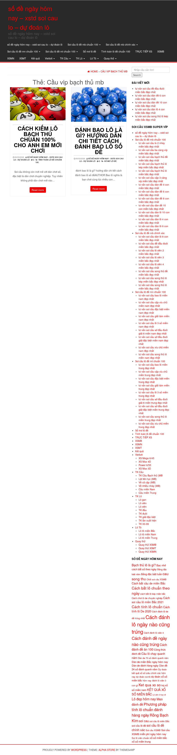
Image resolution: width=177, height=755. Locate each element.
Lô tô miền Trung (148, 537)
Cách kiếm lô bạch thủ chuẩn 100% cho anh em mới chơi (38, 139)
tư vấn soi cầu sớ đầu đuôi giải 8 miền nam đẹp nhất (153, 331)
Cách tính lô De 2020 (151, 609)
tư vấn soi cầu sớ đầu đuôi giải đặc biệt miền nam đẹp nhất (153, 340)
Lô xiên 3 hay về (159, 694)
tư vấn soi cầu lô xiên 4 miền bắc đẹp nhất (151, 265)
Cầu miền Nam (147, 489)
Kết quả (35, 58)
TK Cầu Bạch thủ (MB (150, 475)
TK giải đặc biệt (147, 517)
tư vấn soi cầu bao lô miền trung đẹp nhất (153, 366)
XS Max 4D (145, 461)
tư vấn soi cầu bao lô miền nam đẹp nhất (153, 297)
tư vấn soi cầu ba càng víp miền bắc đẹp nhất (153, 151)
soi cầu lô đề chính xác (148, 727)
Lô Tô (93, 58)
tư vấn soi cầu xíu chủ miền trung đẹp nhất (154, 425)
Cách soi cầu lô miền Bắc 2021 (151, 600)
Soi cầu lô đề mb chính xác (121, 44)
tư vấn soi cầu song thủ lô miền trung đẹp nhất (153, 418)
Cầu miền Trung (147, 492)
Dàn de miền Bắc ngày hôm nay (150, 662)
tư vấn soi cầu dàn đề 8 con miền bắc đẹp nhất (154, 200)
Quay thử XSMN (147, 551)
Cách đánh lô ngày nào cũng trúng (151, 624)
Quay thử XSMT (147, 548)
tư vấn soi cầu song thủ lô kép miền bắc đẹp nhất (151, 117)
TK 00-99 (144, 524)
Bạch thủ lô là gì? (144, 565)
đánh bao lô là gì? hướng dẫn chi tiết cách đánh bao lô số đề (99, 141)
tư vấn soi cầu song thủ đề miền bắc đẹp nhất (153, 272)
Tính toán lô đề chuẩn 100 (115, 51)
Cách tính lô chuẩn (147, 606)
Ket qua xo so (150, 684)
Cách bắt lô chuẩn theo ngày (151, 590)
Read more (38, 190)
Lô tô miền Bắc (147, 531)
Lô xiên (143, 503)
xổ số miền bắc (158, 738)
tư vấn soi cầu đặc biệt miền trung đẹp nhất (154, 380)
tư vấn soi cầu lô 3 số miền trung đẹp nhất (153, 394)
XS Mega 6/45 (146, 458)
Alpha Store (107, 750)
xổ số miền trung (141, 741)
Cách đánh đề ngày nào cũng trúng (149, 641)
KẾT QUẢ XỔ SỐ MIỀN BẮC (149, 691)
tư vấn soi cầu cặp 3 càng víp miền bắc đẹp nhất (153, 179)
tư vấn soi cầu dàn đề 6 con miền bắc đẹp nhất (150, 97)
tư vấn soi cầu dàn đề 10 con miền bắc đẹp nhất (151, 104)
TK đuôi (143, 513)
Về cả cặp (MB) (147, 482)
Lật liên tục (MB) (148, 479)
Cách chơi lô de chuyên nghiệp (147, 598)
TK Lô (79, 58)
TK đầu (143, 510)
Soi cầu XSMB (153, 730)
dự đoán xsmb (143, 676)
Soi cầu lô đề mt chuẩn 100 (60, 51)
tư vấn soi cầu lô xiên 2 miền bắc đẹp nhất (151, 252)
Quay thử (109, 58)
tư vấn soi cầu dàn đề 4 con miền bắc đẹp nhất (154, 186)
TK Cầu (64, 58)
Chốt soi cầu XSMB (156, 579)
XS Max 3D (145, 468)
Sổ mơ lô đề (89, 51)
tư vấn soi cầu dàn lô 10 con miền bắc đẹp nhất (154, 214)
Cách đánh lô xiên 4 (154, 632)
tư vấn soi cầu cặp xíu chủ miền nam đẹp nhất (153, 304)
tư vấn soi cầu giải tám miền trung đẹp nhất (154, 387)
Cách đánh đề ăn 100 (149, 647)
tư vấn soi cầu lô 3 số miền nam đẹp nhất (153, 324)
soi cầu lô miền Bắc (159, 721)
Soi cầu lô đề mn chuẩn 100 (23, 51)
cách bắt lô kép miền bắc (152, 593)
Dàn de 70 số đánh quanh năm (153, 658)
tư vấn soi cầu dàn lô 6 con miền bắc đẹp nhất (153, 227)
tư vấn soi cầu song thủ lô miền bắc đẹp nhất (153, 286)
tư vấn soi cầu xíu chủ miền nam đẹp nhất (154, 349)
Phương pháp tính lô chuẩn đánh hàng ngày (149, 709)
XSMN (10, 58)
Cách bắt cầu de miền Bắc (148, 583)
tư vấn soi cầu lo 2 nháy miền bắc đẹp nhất (152, 144)
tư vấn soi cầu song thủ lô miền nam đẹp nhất (153, 355)
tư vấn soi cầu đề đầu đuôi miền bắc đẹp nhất (149, 90)
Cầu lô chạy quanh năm (148, 655)
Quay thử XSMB (147, 544)
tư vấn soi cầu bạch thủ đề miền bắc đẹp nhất (153, 158)
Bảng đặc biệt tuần (151, 574)
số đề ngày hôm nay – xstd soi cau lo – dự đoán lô (33, 17)
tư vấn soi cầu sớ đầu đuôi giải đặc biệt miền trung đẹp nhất (154, 409)
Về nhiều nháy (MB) (149, 486)
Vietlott (49, 58)
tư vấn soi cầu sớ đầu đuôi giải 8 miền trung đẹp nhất (153, 400)
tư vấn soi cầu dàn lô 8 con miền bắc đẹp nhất (153, 238)
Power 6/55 (145, 465)
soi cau (144, 720)
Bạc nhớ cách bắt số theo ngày (149, 567)
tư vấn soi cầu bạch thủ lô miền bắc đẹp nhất (153, 172)
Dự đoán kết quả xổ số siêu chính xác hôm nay (149, 673)
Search (137, 75)
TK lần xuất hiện (147, 520)
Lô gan (142, 499)
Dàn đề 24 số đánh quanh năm (149, 667)
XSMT (22, 58)
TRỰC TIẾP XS (143, 51)
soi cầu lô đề (139, 725)
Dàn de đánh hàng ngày (145, 665)
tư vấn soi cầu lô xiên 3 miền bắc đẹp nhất (151, 259)
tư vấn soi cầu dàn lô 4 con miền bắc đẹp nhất (150, 111)
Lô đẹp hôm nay (144, 698)
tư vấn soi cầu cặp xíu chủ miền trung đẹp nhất (153, 373)
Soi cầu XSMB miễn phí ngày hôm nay (151, 732)
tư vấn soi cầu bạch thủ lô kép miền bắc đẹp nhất (153, 165)
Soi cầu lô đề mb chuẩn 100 (83, 44)
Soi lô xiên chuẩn (140, 738)
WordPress (79, 750)
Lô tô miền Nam (147, 534)
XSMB (160, 51)
